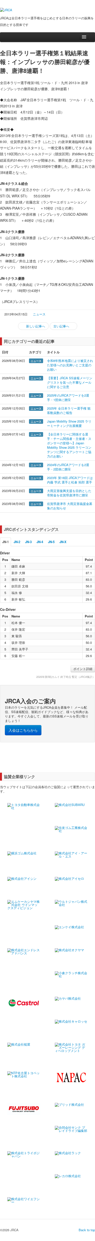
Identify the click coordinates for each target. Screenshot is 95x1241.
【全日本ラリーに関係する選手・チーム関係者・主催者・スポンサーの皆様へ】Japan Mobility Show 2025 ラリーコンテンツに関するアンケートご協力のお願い (69, 445)
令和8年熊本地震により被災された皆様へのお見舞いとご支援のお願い (70, 365)
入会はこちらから (23, 730)
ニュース (39, 314)
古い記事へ (61, 326)
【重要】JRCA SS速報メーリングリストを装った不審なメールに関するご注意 (69, 382)
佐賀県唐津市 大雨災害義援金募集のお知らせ (69, 505)
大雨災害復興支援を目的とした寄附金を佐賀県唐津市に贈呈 (69, 492)
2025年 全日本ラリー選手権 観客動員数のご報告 (69, 410)
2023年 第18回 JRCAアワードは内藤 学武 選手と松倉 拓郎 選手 (70, 479)
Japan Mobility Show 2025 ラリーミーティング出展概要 (69, 423)
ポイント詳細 (82, 668)
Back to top (87, 1230)
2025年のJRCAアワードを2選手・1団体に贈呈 (68, 397)
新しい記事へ (35, 326)
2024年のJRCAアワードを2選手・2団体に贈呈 (68, 466)
